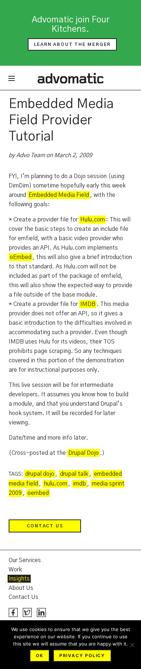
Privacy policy (82, 655)
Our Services (25, 560)
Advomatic (70, 78)
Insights (19, 579)
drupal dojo (39, 474)
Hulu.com (92, 220)
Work (15, 570)
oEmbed (20, 257)
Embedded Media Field (59, 195)
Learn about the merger (72, 44)
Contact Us (45, 526)
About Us (21, 588)
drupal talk (74, 474)
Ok (39, 655)
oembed (38, 493)
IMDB (87, 304)
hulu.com (55, 484)
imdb (79, 484)
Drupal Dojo (83, 453)
